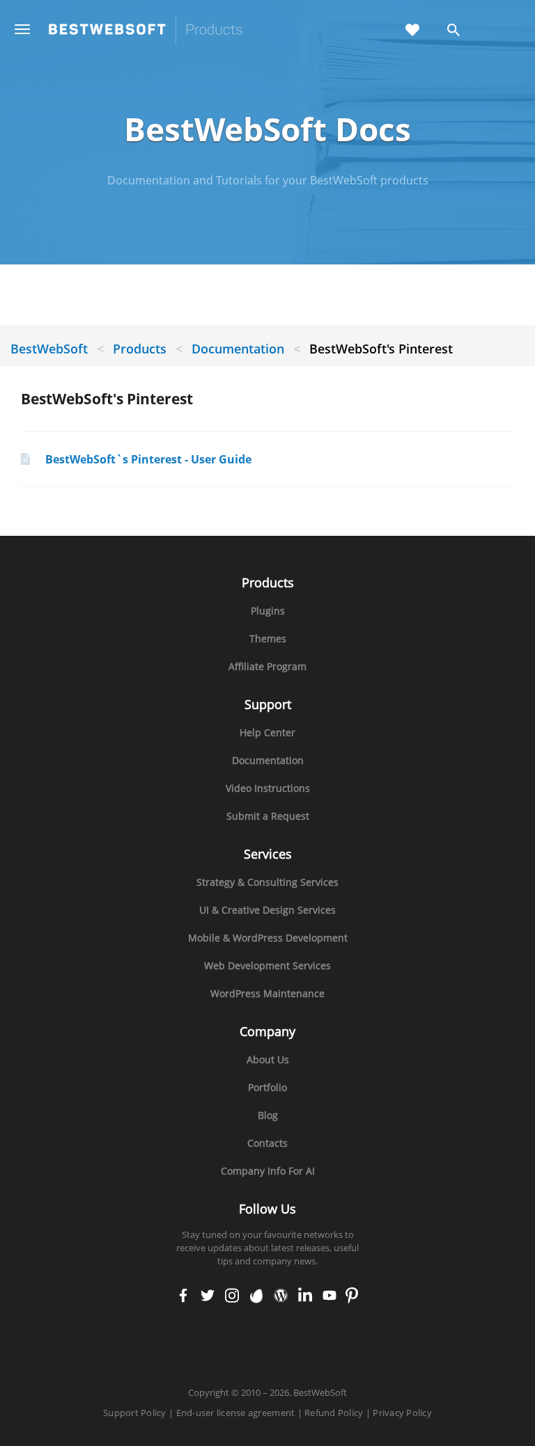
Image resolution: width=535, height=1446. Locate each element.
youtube (329, 1296)
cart (499, 31)
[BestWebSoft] (145, 30)
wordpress (281, 1296)
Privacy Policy (402, 1412)
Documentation (240, 348)
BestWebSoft (49, 348)
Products (139, 348)
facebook (183, 1296)
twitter (207, 1296)
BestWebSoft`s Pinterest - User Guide (148, 459)
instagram (232, 1296)
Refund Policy (333, 1412)
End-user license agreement (235, 1412)
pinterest (352, 1296)
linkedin (305, 1296)
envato (257, 1296)
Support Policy (134, 1412)
